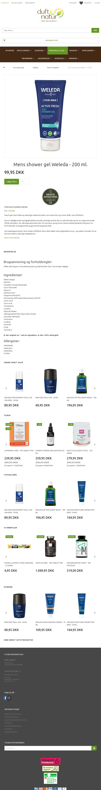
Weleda (11, 211)
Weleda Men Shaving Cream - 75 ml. (50, 623)
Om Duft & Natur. (17, 3)
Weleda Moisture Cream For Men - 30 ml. (80, 511)
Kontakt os (5, 3)
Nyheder (8, 587)
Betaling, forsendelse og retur (15, 720)
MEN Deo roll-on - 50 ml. (47, 397)
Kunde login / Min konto (12, 714)
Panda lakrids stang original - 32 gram (19, 564)
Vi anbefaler (10, 528)
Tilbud (7, 415)
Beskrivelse (10, 252)
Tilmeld (94, 748)
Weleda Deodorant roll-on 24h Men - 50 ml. (18, 398)
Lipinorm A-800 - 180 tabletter (19, 450)
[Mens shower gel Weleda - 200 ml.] (50, 115)
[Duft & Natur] (50, 15)
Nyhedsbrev (8, 729)
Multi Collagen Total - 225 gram (79, 451)
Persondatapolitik (10, 732)
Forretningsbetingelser (12, 726)
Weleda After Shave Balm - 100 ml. (81, 398)
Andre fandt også (13, 362)
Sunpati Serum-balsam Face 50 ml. (49, 451)
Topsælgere (10, 475)
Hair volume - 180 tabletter (49, 563)
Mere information (11, 238)
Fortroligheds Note (11, 717)
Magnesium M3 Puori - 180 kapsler (79, 564)
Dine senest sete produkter (18, 640)
